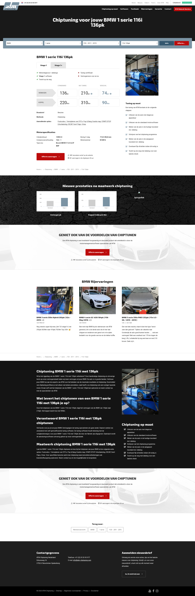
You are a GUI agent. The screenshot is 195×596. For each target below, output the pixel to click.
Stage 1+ (58, 65)
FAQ (167, 3)
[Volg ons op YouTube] (149, 591)
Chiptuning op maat (110, 9)
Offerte (180, 43)
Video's (147, 3)
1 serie (102, 530)
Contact (168, 9)
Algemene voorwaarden (72, 591)
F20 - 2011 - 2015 (115, 530)
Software (124, 9)
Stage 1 (43, 65)
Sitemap (59, 591)
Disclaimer (95, 591)
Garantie (158, 9)
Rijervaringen (146, 9)
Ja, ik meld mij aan (132, 574)
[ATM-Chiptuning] (11, 6)
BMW (92, 530)
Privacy (86, 591)
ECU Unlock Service (183, 9)
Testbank (135, 9)
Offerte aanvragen (49, 156)
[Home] (43, 169)
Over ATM (160, 3)
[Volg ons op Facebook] (153, 591)
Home (134, 3)
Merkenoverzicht (79, 530)
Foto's (153, 3)
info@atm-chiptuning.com (82, 560)
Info (166, 43)
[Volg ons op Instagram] (157, 591)
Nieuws (140, 3)
